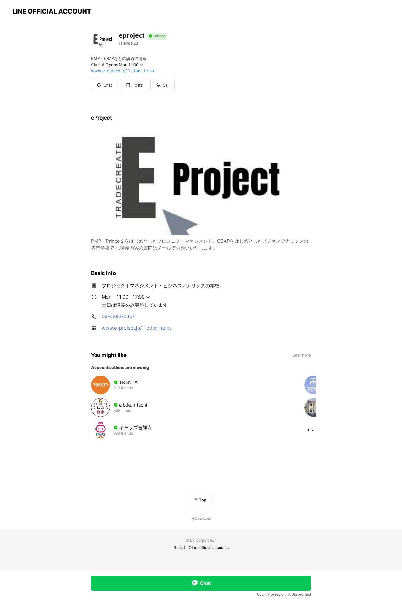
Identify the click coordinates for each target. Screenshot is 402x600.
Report (179, 547)
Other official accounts (209, 547)
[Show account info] (157, 36)
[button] (134, 85)
